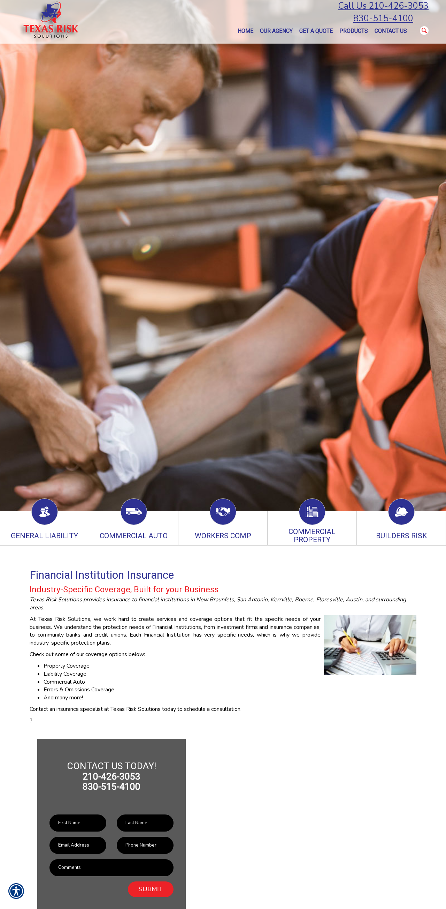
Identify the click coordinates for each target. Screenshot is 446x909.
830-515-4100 (383, 18)
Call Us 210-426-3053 (383, 6)
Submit (151, 889)
